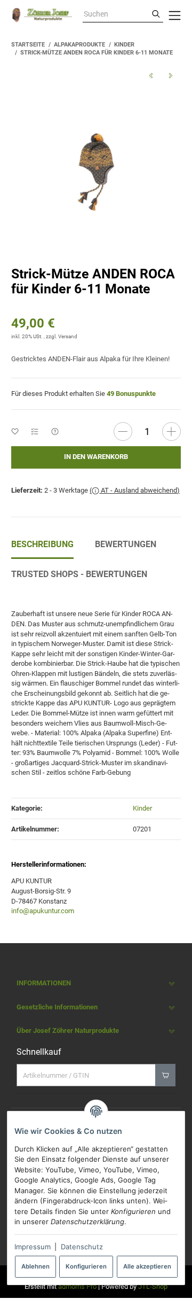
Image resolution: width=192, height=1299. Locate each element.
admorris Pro (77, 1286)
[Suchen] (156, 14)
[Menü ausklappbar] (174, 15)
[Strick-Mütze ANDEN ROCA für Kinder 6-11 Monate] (96, 171)
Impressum (32, 1246)
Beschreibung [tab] (42, 544)
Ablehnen (35, 1266)
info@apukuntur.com (42, 911)
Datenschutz (82, 1246)
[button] (96, 983)
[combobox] (116, 14)
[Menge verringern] (123, 431)
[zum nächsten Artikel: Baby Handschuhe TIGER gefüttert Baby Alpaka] (170, 75)
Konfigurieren (86, 1266)
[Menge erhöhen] (171, 431)
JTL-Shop (152, 1286)
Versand (67, 336)
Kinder (142, 808)
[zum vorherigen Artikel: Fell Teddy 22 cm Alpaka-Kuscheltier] (151, 75)
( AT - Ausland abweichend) (135, 490)
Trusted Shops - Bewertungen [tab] (79, 574)
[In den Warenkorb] (165, 1075)
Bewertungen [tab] (125, 544)
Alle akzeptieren (147, 1266)
